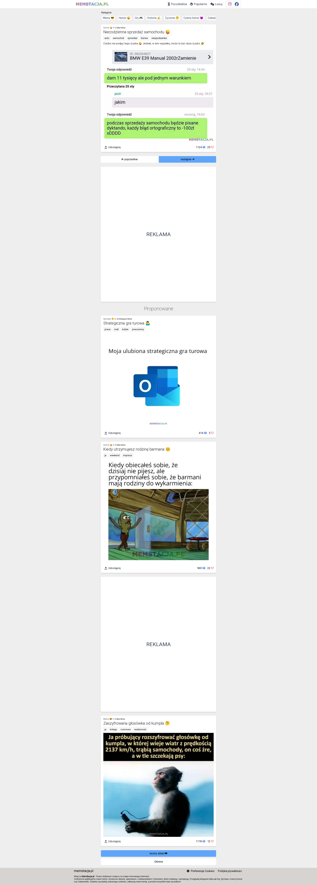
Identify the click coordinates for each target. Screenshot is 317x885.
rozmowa (126, 729)
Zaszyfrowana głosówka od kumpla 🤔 (136, 723)
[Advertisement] (158, 234)
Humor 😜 (124, 17)
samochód (118, 38)
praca (107, 329)
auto (107, 38)
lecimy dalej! (157, 853)
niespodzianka (159, 38)
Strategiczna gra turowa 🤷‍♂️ (126, 323)
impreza (127, 455)
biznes (144, 38)
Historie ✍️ (153, 17)
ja (105, 455)
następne (186, 159)
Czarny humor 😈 (193, 17)
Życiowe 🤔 (172, 17)
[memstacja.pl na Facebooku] (237, 4)
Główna (158, 861)
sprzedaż (132, 38)
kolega (113, 729)
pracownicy (138, 329)
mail (116, 329)
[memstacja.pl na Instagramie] (229, 4)
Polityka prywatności (230, 871)
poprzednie (131, 159)
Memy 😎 (108, 17)
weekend (115, 455)
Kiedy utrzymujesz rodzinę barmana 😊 (136, 449)
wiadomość (140, 729)
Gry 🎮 (139, 17)
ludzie (125, 329)
